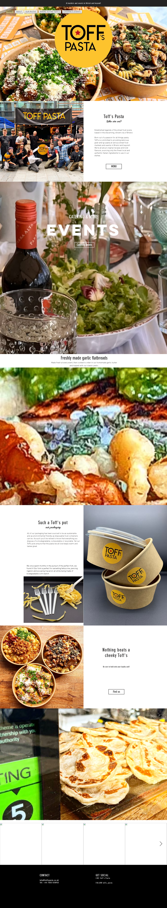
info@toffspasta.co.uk (49, 880)
